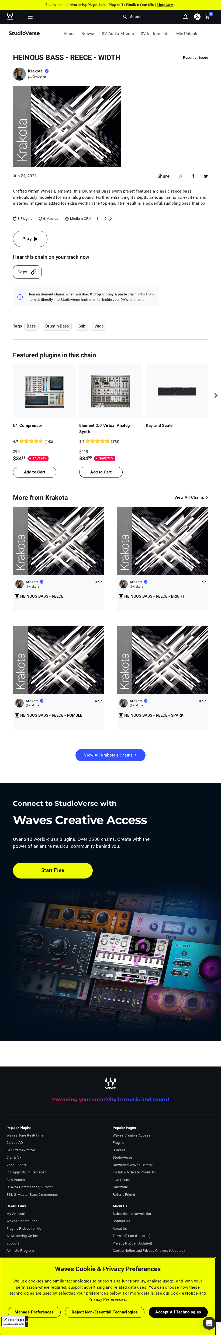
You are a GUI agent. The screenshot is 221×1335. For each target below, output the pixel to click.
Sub (81, 326)
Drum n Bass (57, 326)
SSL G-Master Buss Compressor (32, 1195)
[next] (214, 395)
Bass (31, 326)
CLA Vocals (15, 1180)
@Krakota (37, 77)
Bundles (119, 1150)
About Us (120, 1228)
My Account (15, 1214)
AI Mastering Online (22, 1236)
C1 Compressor (27, 425)
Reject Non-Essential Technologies (105, 1312)
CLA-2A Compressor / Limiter (29, 1187)
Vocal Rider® (16, 1165)
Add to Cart (34, 472)
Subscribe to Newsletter (132, 1214)
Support (12, 1243)
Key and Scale (159, 425)
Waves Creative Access (131, 1135)
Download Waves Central (133, 1165)
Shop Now (165, 5)
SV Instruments (155, 33)
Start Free (52, 870)
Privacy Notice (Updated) (132, 1243)
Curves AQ (14, 1143)
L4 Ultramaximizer (20, 1150)
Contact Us (121, 1221)
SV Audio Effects (118, 33)
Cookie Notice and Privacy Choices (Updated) (149, 1251)
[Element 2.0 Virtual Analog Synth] (110, 391)
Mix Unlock (187, 33)
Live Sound (121, 1180)
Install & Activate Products (134, 1172)
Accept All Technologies (178, 1312)
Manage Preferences (34, 1312)
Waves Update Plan (21, 1221)
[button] (14, 1321)
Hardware (120, 1187)
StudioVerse (122, 1157)
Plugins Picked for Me (24, 1228)
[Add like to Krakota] (100, 582)
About (69, 33)
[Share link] (180, 176)
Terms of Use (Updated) (132, 1236)
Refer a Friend (124, 1195)
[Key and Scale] (177, 391)
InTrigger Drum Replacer (26, 1172)
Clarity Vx (13, 1157)
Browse (88, 33)
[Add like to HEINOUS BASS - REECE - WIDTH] (109, 219)
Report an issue (195, 57)
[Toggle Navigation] (30, 16)
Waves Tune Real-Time (24, 1135)
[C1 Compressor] (44, 391)
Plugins (119, 1143)
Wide (99, 326)
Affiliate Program (20, 1251)
